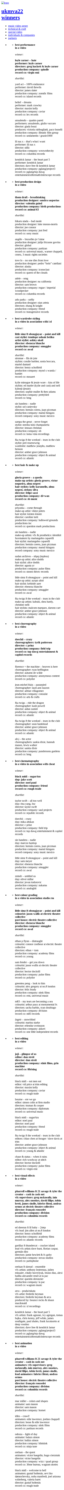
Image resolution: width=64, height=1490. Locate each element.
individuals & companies (21, 35)
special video (15, 32)
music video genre (18, 25)
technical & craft (17, 28)
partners (12, 38)
